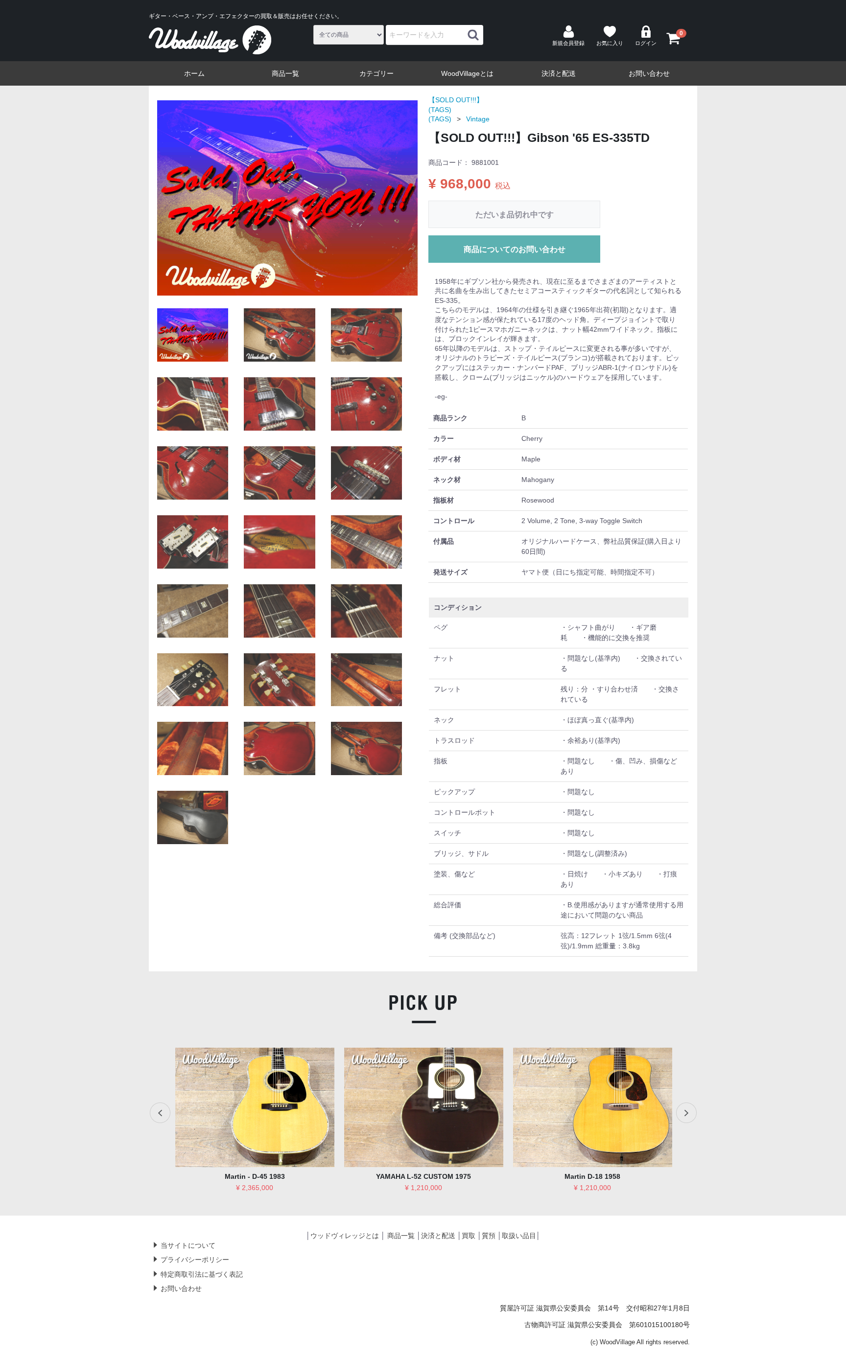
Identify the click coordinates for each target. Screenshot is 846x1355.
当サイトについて (188, 1245)
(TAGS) (439, 110)
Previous (160, 1112)
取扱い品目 (519, 1236)
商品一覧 (285, 73)
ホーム (194, 73)
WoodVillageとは (467, 73)
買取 (468, 1236)
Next (686, 1112)
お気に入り (609, 43)
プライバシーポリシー (195, 1259)
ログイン (646, 43)
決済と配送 (558, 73)
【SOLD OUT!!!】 (455, 100)
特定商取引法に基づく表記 (202, 1274)
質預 (488, 1236)
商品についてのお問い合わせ (514, 249)
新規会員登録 (568, 43)
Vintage (478, 119)
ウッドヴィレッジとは (344, 1236)
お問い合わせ (649, 73)
